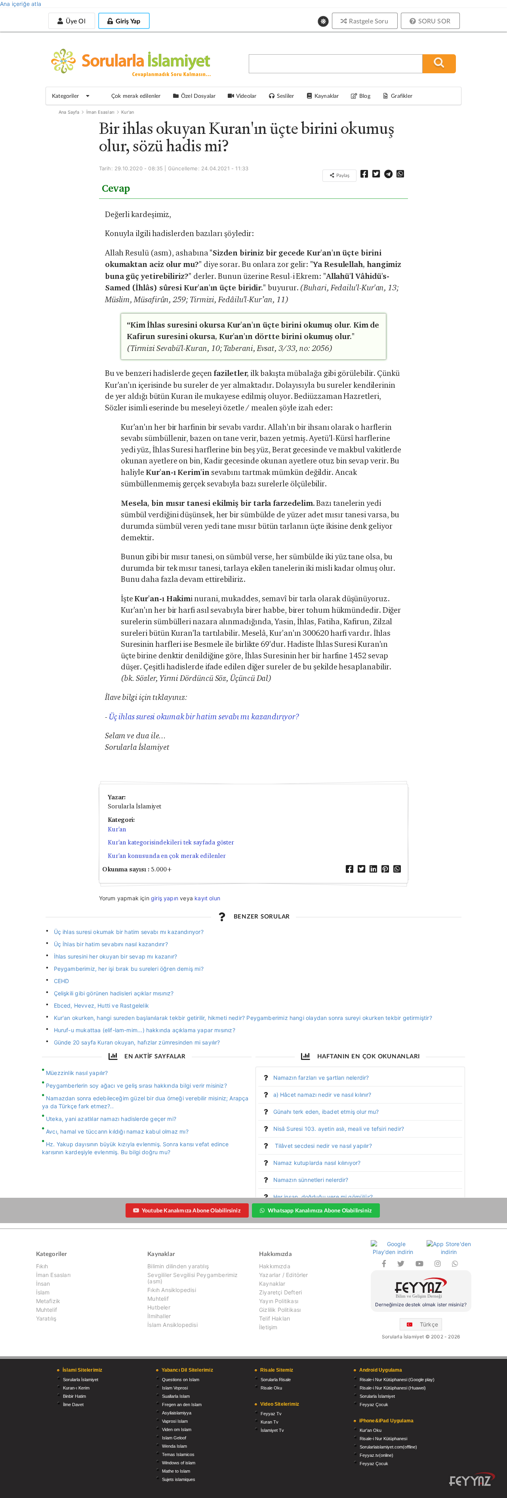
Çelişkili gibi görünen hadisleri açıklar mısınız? (114, 993)
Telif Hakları (274, 1318)
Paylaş (342, 175)
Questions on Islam (180, 1379)
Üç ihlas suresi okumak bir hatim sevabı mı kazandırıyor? (204, 716)
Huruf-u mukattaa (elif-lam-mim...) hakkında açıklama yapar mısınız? (144, 1030)
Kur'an (127, 112)
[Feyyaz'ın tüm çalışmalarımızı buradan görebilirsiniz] (472, 1479)
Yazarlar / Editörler (283, 1274)
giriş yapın (164, 898)
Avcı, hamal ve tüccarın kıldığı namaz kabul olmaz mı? (117, 1131)
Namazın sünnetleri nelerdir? (311, 1179)
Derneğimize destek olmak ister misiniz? (421, 1304)
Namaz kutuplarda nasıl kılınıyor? (317, 1162)
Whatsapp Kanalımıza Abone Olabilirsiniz (320, 1210)
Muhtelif (46, 1309)
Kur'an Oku (370, 1430)
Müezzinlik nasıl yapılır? (77, 1072)
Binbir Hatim (74, 1396)
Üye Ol (74, 21)
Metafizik (48, 1301)
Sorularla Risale (276, 1379)
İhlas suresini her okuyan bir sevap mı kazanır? (115, 956)
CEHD (61, 981)
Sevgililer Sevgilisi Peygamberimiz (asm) (192, 1278)
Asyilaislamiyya (176, 1412)
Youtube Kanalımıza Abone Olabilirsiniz (191, 1210)
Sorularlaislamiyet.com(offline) (388, 1447)
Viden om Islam (176, 1429)
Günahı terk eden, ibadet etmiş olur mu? (326, 1111)
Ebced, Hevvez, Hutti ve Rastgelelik (101, 1005)
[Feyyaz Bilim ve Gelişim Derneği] (421, 1289)
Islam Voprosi (175, 1388)
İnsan (43, 1283)
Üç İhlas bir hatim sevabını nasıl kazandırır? (111, 944)
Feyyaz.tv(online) (376, 1455)
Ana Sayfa (69, 112)
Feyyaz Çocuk (374, 1404)
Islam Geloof (174, 1437)
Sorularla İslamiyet (80, 1379)
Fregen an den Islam (182, 1404)
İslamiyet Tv (272, 1430)
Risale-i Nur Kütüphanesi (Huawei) (393, 1388)
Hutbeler (158, 1307)
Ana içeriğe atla (20, 3)
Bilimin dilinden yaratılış (178, 1266)
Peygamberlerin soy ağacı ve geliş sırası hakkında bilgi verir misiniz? (136, 1085)
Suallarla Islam (176, 1396)
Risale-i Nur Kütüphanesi (383, 1438)
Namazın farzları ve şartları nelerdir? (321, 1077)
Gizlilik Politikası (280, 1309)
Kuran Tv (269, 1422)
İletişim (268, 1327)
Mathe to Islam (176, 1471)
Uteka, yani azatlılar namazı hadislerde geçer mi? (111, 1118)
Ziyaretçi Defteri (280, 1292)
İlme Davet (73, 1404)
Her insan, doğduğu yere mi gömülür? (323, 1196)
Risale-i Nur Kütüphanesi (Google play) (397, 1379)
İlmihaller (159, 1316)
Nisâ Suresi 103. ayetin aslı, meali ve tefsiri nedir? (338, 1128)
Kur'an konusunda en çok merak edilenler (167, 856)
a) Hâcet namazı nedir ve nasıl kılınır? (322, 1094)
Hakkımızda (274, 1266)
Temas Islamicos (178, 1454)
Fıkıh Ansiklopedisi (171, 1289)
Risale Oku (271, 1388)
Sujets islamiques (178, 1479)
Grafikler (401, 95)
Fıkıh (42, 1266)
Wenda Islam (174, 1446)
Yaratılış (46, 1318)
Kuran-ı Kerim (76, 1388)
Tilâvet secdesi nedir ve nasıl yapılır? (322, 1145)
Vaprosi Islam (175, 1421)
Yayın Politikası (278, 1301)
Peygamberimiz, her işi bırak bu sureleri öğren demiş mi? (129, 968)
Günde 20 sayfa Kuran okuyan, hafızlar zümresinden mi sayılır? (137, 1042)
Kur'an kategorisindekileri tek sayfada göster (171, 842)
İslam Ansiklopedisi (172, 1324)
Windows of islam (178, 1462)
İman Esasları (100, 112)
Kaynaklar (272, 1283)
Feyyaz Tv (271, 1413)
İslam (43, 1292)
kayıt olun (207, 898)
